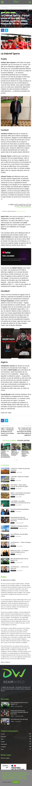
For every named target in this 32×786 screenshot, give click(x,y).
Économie (3, 736)
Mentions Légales (5, 758)
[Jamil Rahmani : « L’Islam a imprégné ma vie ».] (5, 545)
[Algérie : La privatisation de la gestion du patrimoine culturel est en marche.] (5, 495)
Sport (7, 12)
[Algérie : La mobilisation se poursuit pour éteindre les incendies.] (16, 446)
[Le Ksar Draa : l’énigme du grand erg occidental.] (5, 471)
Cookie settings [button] (7, 782)
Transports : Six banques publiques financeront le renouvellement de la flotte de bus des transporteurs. (5, 454)
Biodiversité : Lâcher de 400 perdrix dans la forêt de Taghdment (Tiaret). (25, 453)
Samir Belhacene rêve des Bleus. (19, 534)
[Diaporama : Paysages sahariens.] (5, 528)
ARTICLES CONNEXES (9, 440)
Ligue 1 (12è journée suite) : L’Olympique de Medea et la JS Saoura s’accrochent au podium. (7, 431)
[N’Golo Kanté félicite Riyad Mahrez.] (5, 512)
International (4, 744)
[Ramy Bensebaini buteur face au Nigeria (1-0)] (5, 561)
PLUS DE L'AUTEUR (23, 440)
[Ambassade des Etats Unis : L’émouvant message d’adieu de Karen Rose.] (5, 520)
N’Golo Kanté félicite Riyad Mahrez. (20, 509)
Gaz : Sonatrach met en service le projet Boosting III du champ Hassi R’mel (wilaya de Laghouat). (24, 431)
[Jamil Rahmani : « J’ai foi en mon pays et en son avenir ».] (5, 569)
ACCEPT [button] (15, 782)
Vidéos (12, 511)
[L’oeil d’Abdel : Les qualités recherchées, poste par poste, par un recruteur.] (5, 503)
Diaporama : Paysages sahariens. (19, 526)
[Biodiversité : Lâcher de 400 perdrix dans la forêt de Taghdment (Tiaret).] (26, 446)
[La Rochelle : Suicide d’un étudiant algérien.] (5, 479)
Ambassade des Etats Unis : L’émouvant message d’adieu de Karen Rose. (19, 519)
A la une (7, 6)
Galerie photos (14, 528)
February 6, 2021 (21, 211)
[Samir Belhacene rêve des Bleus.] (5, 536)
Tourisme (13, 472)
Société (12, 480)
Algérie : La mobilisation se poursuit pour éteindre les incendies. (15, 453)
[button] (29, 2)
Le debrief (13, 12)
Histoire (12, 554)
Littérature (13, 546)
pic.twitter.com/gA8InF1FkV (23, 207)
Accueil (2, 6)
